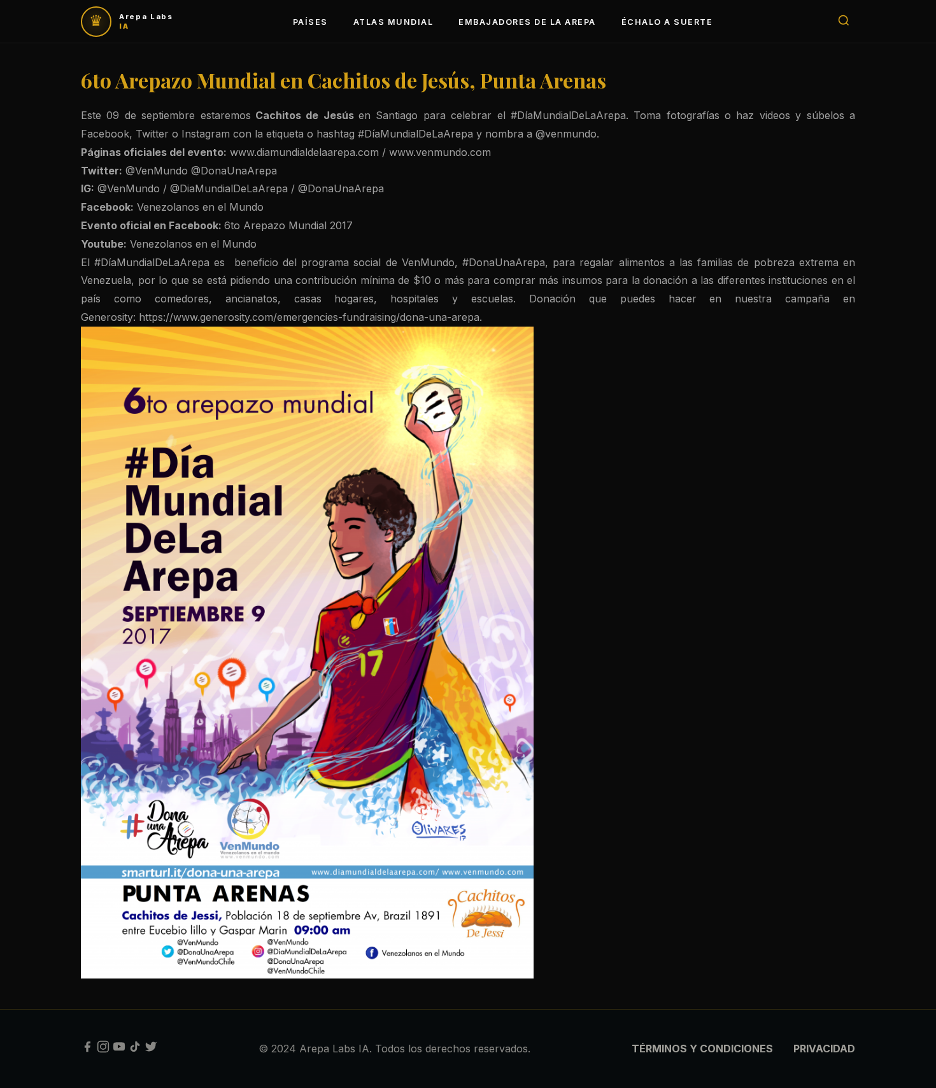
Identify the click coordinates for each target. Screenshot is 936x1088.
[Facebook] (87, 1049)
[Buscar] (843, 21)
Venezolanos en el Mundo (202, 207)
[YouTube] (119, 1049)
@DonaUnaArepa (234, 170)
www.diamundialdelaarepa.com (304, 152)
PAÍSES (310, 22)
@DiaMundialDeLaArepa (229, 188)
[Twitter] (151, 1049)
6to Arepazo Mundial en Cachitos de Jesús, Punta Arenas (343, 80)
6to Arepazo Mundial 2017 (290, 225)
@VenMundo (156, 170)
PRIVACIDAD (824, 1048)
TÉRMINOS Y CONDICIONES (702, 1048)
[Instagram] (103, 1049)
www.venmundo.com (441, 152)
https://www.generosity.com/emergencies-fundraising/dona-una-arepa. (310, 317)
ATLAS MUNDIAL (393, 22)
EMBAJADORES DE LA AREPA (526, 22)
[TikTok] (135, 1049)
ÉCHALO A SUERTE (667, 22)
